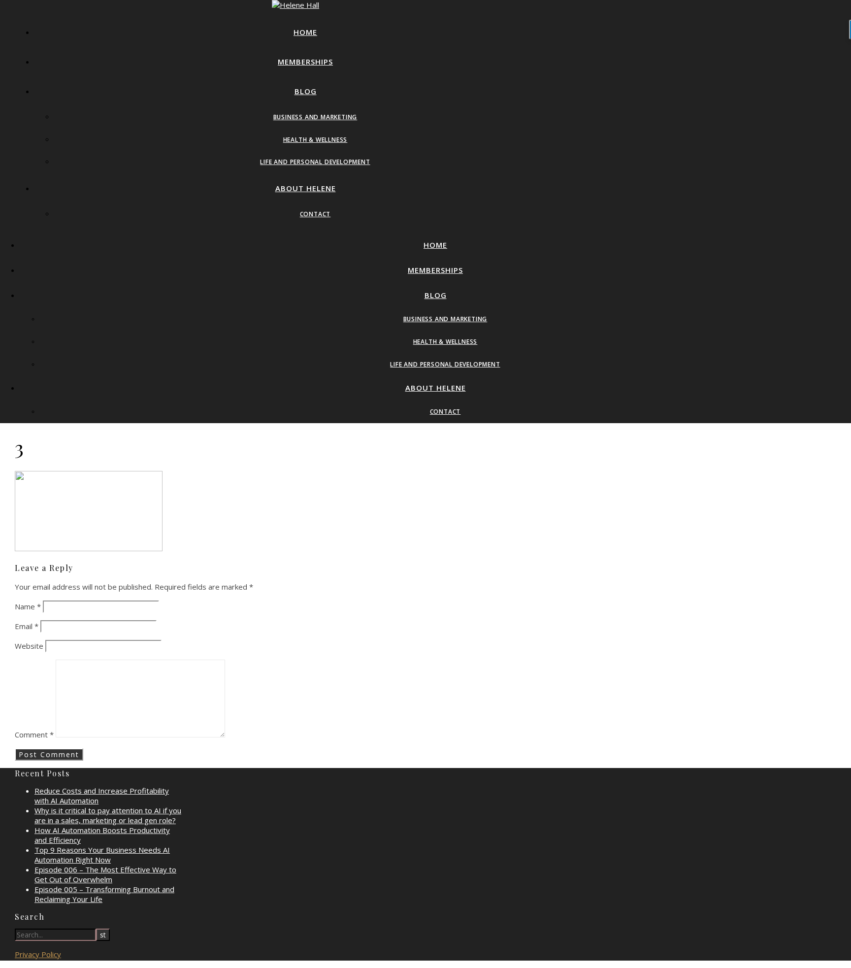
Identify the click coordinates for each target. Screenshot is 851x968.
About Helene (305, 188)
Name (28, 606)
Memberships (305, 62)
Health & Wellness (315, 139)
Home (305, 32)
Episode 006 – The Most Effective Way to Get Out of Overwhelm (105, 874)
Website (29, 646)
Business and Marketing (315, 117)
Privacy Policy (38, 954)
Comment (34, 734)
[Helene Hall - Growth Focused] (295, 5)
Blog (306, 91)
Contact (315, 214)
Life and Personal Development (315, 162)
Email (26, 626)
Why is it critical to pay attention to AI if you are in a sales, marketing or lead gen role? (107, 815)
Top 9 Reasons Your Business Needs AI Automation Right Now (102, 855)
